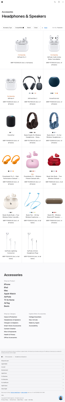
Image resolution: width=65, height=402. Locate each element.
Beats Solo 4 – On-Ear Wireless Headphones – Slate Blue (54, 136)
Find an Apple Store (15, 392)
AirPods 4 (11, 98)
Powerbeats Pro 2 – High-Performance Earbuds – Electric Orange (11, 177)
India (2, 395)
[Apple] (2, 356)
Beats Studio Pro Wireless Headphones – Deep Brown (32, 136)
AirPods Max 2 (32, 98)
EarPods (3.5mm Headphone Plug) (32, 252)
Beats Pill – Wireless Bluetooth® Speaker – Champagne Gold (54, 216)
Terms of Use (13, 399)
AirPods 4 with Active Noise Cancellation (54, 58)
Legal (26, 399)
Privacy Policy (4, 399)
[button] (55, 2)
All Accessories (8, 356)
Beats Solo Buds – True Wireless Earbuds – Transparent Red (54, 177)
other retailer (24, 392)
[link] (60, 398)
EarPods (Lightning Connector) (11, 252)
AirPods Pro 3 (21, 57)
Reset (45, 27)
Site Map (31, 399)
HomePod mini (54, 98)
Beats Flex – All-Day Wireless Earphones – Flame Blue (33, 216)
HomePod (11, 135)
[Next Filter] (42, 28)
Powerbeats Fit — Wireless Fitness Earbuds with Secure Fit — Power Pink (32, 177)
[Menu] (63, 2)
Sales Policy (20, 399)
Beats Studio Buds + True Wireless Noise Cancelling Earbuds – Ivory (11, 216)
